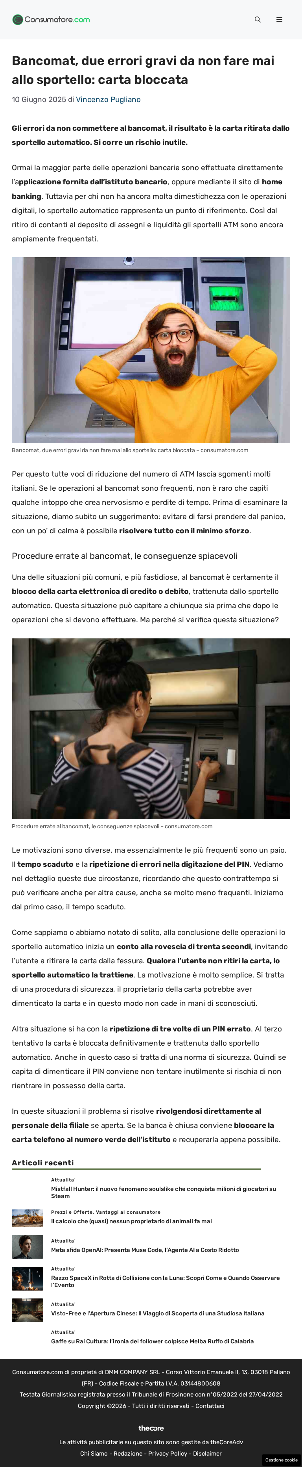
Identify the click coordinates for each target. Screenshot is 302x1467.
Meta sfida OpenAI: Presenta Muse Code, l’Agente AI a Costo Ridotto (145, 1250)
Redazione (128, 1453)
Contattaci (210, 1406)
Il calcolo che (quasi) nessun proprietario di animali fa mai (131, 1221)
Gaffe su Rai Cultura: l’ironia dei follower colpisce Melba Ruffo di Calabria (152, 1341)
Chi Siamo (94, 1453)
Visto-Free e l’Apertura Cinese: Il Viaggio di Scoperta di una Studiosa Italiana (158, 1313)
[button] (258, 20)
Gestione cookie (281, 1460)
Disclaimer (207, 1453)
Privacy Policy (167, 1453)
